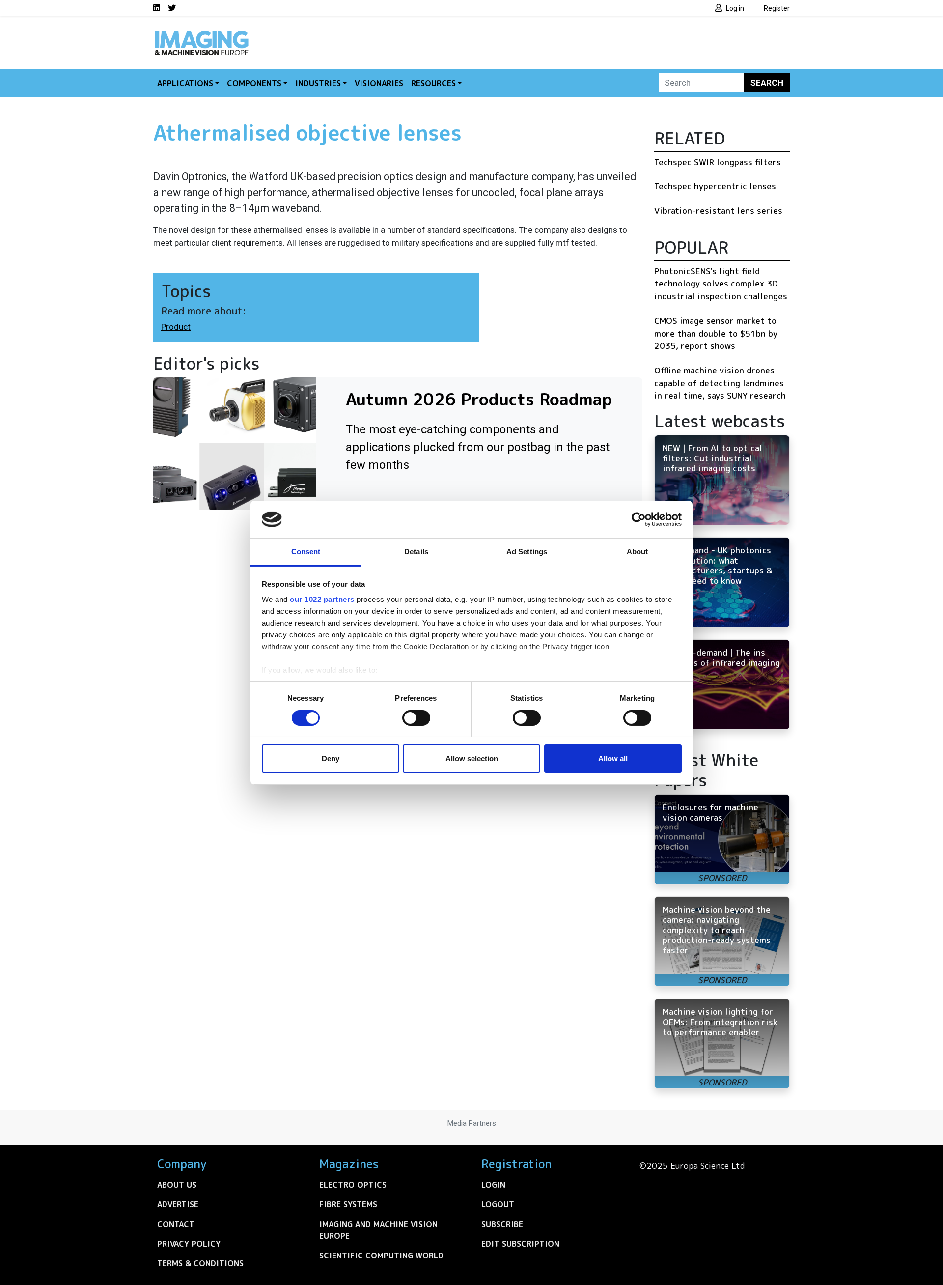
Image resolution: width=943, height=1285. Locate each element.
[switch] (416, 718)
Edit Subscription (520, 1243)
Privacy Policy (189, 1243)
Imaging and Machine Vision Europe (378, 1230)
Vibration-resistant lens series (718, 210)
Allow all (613, 758)
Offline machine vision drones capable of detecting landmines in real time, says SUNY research (720, 383)
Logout (497, 1204)
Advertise (177, 1204)
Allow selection (471, 758)
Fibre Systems (348, 1204)
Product (176, 327)
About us (176, 1184)
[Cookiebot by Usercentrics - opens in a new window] (639, 519)
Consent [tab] (306, 551)
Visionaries (379, 83)
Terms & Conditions (200, 1263)
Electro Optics (353, 1184)
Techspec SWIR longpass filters (717, 162)
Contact (175, 1224)
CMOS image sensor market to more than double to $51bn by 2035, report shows (715, 333)
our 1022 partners (322, 599)
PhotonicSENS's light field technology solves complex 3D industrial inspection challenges (720, 283)
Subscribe (502, 1224)
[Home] (201, 33)
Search (766, 82)
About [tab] (637, 551)
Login (493, 1184)
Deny (330, 758)
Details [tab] (416, 551)
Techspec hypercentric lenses (715, 186)
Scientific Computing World (381, 1255)
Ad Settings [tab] (526, 551)
